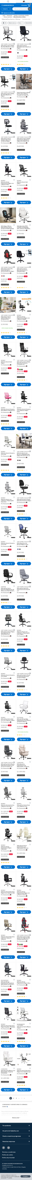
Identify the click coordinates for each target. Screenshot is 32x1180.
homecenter (9, 15)
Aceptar (25, 1176)
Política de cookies (7, 1155)
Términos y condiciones (8, 1152)
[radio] (1, 64)
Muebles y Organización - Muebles (21, 15)
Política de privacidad (8, 1157)
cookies (10, 1177)
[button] (22, 8)
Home (4, 15)
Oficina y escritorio (8, 16)
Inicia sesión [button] (24, 5)
